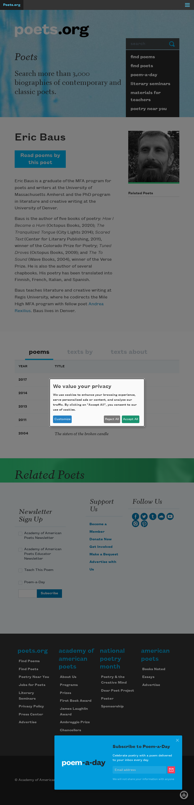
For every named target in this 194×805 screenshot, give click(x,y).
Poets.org (11, 5)
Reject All (112, 419)
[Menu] (187, 5)
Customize (62, 419)
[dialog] (97, 402)
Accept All (130, 419)
